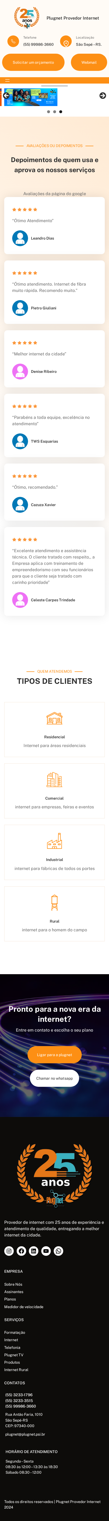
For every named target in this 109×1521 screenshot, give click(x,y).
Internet (11, 1340)
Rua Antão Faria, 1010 (24, 1414)
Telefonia (12, 1347)
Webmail (89, 62)
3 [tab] (60, 111)
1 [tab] (48, 111)
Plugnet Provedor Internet (73, 18)
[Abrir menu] (7, 80)
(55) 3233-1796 (19, 1394)
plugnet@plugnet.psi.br (25, 1434)
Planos (10, 1299)
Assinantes (13, 1292)
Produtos (12, 1362)
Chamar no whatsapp (54, 1078)
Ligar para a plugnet (54, 1054)
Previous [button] (7, 96)
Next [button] (102, 96)
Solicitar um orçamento (33, 62)
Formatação (14, 1332)
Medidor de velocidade (23, 1307)
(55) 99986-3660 (20, 1406)
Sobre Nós (13, 1284)
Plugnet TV (13, 1355)
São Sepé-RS (16, 1420)
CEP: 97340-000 (19, 1426)
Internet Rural (16, 1370)
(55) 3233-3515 (19, 1400)
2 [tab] (54, 111)
